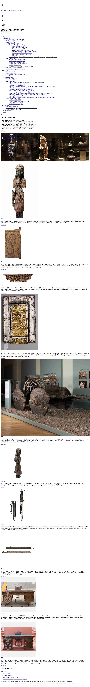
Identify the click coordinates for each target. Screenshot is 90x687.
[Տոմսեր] (6, 34)
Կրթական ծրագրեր (12, 106)
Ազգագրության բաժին (18, 49)
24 (2, 568)
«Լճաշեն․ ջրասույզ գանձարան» (18, 87)
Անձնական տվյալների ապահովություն (15, 679)
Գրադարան (15, 55)
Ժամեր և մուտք (10, 71)
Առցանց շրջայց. (11, 81)
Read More (3, 225)
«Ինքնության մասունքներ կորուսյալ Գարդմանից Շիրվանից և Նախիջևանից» (32, 86)
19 (3, 481)
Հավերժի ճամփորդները (16, 104)
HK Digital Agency (69, 681)
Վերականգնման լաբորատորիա (21, 54)
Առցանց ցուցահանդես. (13, 98)
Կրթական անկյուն (8, 105)
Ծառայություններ (11, 73)
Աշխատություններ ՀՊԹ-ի (13, 109)
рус (4, 25)
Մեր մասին (6, 38)
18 (2, 524)
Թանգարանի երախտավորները (15, 40)
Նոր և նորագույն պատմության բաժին (23, 50)
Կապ (4, 112)
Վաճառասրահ (7, 110)
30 (3, 218)
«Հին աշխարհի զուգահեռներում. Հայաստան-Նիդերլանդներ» (27, 94)
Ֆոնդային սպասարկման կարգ (15, 74)
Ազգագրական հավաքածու (17, 62)
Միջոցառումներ (11, 79)
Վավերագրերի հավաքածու (17, 61)
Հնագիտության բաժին (18, 46)
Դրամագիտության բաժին (19, 47)
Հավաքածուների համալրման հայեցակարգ (22, 66)
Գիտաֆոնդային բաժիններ (17, 45)
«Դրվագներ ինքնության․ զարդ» (18, 85)
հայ (4, 24)
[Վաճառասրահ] (4, 34)
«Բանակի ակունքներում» (16, 102)
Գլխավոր (6, 36)
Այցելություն (6, 70)
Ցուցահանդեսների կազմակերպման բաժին (25, 51)
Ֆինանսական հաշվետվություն (15, 67)
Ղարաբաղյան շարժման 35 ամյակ (19, 101)
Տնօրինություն (10, 42)
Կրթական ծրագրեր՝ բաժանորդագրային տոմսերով (21, 108)
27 (2, 613)
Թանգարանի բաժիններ (13, 43)
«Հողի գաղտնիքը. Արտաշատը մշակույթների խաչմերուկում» (27, 82)
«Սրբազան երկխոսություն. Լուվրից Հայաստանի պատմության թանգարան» (31, 97)
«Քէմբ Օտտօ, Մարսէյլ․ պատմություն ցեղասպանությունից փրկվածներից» (31, 93)
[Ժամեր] (2, 34)
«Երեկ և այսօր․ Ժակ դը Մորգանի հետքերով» (22, 90)
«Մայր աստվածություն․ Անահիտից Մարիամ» (22, 91)
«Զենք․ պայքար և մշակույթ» (17, 83)
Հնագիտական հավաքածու (17, 59)
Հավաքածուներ (11, 58)
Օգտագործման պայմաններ (11, 677)
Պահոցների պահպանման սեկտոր (22, 53)
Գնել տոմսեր (7, 673)
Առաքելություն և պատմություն (15, 39)
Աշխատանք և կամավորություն (15, 69)
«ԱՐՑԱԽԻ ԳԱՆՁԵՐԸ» (15, 100)
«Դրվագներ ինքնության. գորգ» (18, 96)
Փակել (2, 131)
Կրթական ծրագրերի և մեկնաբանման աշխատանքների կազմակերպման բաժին (33, 57)
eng (4, 26)
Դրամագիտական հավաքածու (18, 63)
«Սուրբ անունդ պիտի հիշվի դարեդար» (20, 89)
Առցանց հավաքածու (15, 65)
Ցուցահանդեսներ (11, 78)
